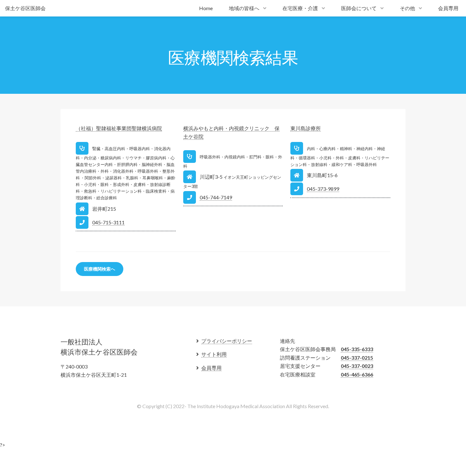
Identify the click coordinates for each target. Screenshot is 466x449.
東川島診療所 (305, 128)
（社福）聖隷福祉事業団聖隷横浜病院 (119, 128)
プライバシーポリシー (226, 341)
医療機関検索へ (99, 269)
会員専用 (448, 8)
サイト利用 (214, 354)
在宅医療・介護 (300, 8)
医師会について (359, 8)
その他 (407, 8)
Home (206, 8)
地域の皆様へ (244, 8)
